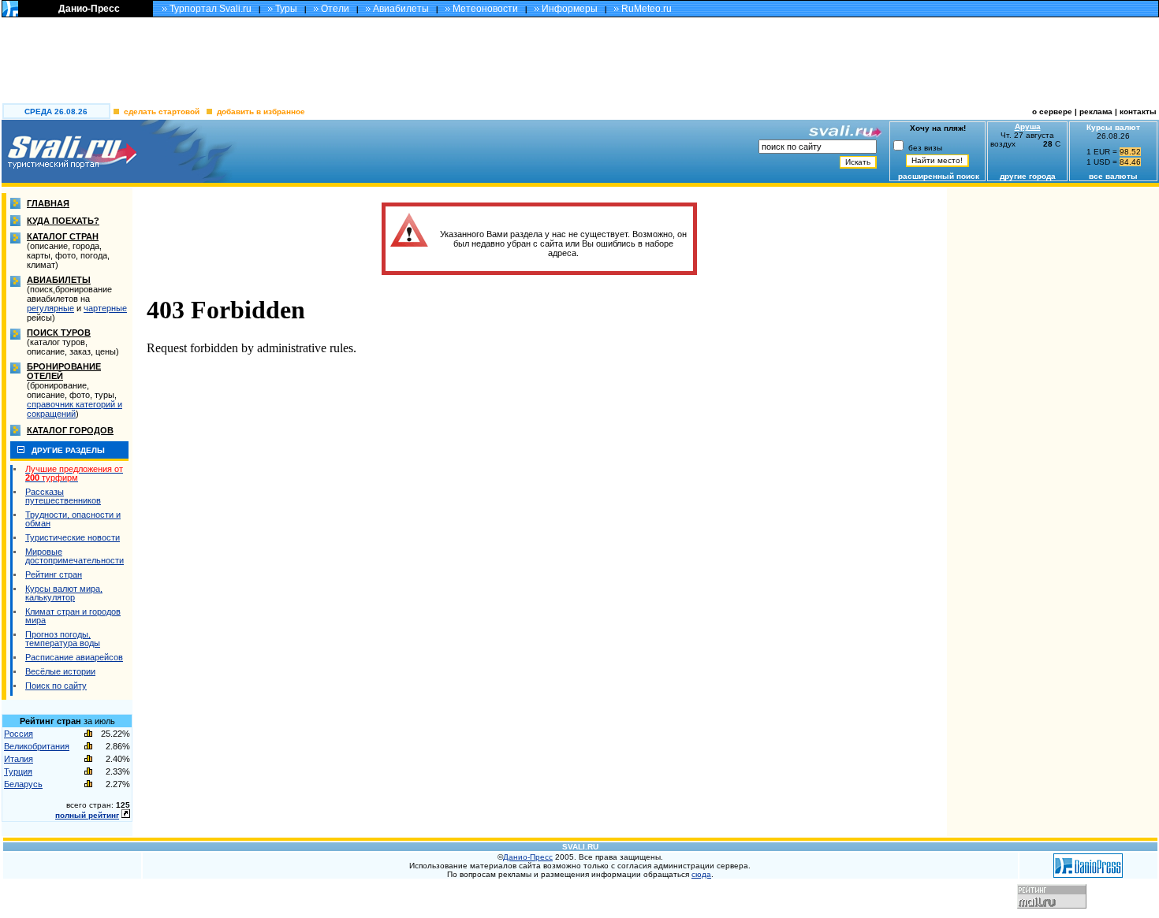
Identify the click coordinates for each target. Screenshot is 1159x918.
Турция (18, 771)
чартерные (105, 308)
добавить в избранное (261, 111)
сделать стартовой (161, 111)
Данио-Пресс (89, 8)
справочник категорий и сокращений (74, 409)
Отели (335, 8)
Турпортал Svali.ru (211, 8)
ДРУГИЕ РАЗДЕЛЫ (68, 450)
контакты (1139, 111)
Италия (18, 759)
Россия (18, 733)
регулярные (50, 308)
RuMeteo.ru (646, 8)
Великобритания (36, 746)
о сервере (1052, 111)
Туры (286, 8)
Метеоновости (485, 8)
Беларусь (23, 784)
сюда (701, 874)
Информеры (570, 8)
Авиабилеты (401, 8)
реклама (1095, 111)
